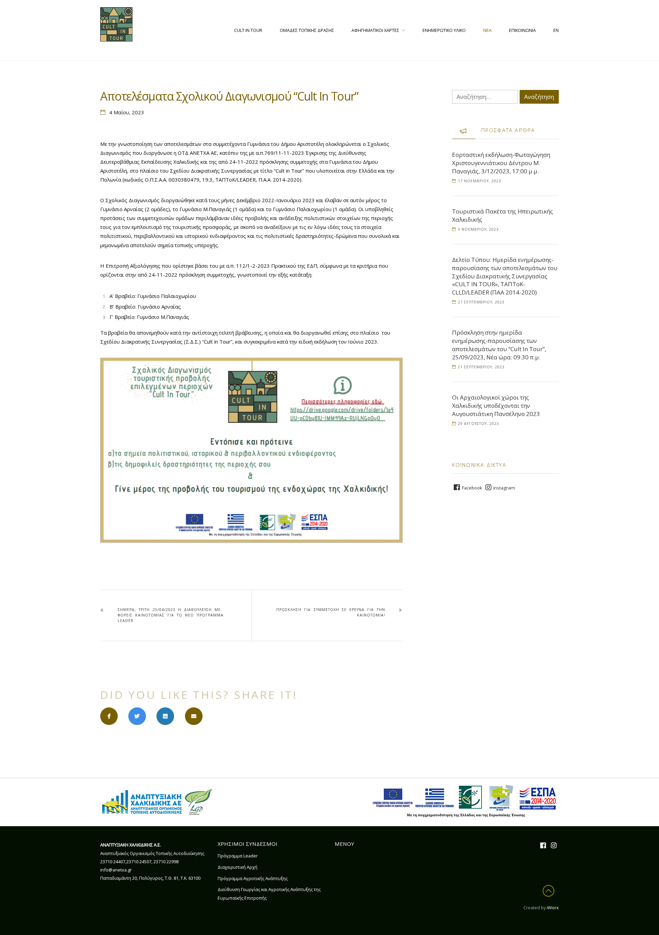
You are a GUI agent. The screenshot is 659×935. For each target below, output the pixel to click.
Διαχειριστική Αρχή (237, 867)
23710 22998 (165, 861)
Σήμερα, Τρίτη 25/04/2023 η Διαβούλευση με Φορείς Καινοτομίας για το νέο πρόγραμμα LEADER (170, 615)
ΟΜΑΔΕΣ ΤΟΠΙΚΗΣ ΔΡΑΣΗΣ (307, 30)
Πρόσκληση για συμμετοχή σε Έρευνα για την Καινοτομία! (330, 612)
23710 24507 (138, 861)
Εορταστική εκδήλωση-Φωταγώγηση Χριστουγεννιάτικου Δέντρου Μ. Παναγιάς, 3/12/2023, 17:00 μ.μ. (501, 163)
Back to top (550, 891)
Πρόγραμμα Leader (238, 856)
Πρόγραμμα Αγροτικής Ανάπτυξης (253, 878)
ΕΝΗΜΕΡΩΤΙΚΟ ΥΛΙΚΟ (444, 30)
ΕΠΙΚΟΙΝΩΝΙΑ (522, 30)
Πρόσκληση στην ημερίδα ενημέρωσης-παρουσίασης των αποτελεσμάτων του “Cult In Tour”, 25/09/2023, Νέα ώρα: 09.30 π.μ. (499, 344)
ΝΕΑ (487, 30)
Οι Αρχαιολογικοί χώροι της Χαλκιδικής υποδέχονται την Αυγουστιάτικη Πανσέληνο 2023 (496, 405)
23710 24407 (112, 861)
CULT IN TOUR (248, 30)
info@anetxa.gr (116, 870)
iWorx (553, 907)
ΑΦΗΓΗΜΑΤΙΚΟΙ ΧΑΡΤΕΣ (375, 30)
